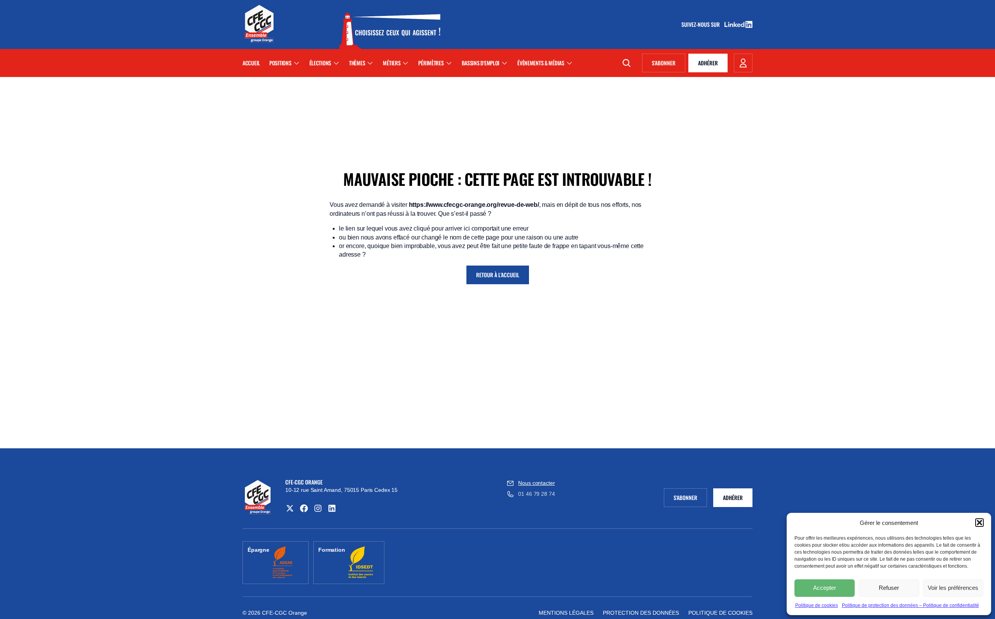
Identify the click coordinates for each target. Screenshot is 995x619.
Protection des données (641, 613)
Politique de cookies (816, 605)
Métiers (391, 63)
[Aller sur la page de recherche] (626, 63)
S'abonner (668, 64)
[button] (979, 522)
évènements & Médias (540, 63)
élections (320, 63)
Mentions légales (566, 613)
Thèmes (357, 63)
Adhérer (708, 63)
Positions (280, 63)
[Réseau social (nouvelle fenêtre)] (290, 508)
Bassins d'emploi (481, 63)
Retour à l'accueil (497, 275)
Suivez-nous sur (703, 24)
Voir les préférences (953, 587)
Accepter (824, 587)
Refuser (889, 587)
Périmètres (430, 63)
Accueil (251, 63)
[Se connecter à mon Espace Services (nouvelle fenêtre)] (743, 63)
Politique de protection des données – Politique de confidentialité (910, 605)
